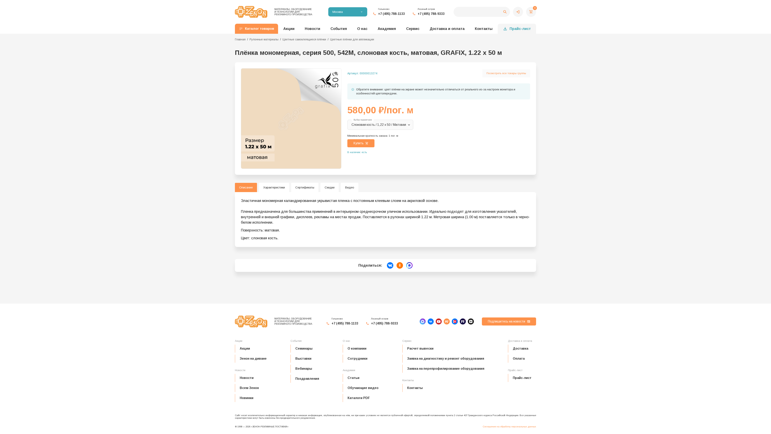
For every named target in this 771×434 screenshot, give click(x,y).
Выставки (303, 358)
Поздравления (307, 378)
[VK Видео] (455, 321)
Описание (246, 187)
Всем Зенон (249, 388)
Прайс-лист (520, 29)
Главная (240, 39)
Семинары (303, 348)
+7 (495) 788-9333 (431, 13)
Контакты (484, 29)
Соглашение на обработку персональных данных (509, 426)
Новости (247, 378)
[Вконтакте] (431, 321)
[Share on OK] (400, 265)
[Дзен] (471, 321)
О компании (357, 348)
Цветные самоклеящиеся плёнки (304, 39)
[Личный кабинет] (518, 12)
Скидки (330, 187)
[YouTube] (439, 321)
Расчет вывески (420, 348)
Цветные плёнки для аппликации (352, 39)
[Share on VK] (390, 265)
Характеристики (274, 187)
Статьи (353, 378)
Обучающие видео (363, 388)
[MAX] (423, 321)
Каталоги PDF (359, 398)
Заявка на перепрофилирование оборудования (445, 368)
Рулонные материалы (264, 39)
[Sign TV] (447, 321)
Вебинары (303, 368)
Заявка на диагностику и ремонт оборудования (445, 358)
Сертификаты (304, 187)
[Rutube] (463, 321)
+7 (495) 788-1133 (391, 13)
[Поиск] (482, 12)
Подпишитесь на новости (506, 321)
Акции (245, 348)
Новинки (246, 398)
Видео (349, 187)
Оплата (519, 358)
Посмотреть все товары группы (506, 73)
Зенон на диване (253, 358)
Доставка (520, 348)
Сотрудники (357, 358)
